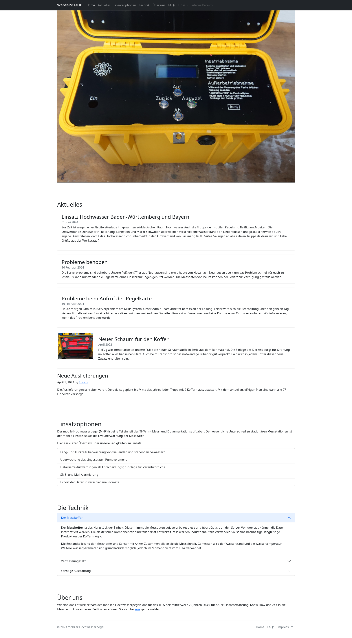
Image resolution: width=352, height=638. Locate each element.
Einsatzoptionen (124, 5)
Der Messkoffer (72, 518)
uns (137, 609)
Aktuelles (104, 5)
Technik (144, 5)
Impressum (285, 627)
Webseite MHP (69, 5)
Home (91, 5)
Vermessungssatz (73, 561)
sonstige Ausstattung (76, 571)
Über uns (159, 5)
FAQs (171, 5)
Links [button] (182, 5)
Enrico (83, 382)
